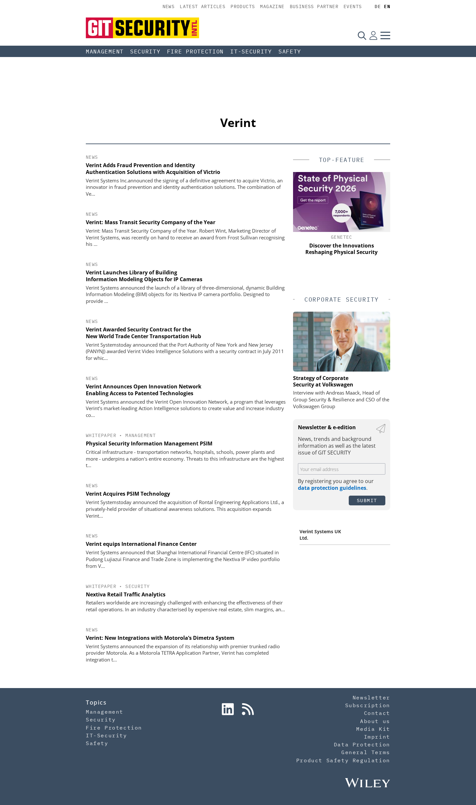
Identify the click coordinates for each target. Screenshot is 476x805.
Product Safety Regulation (343, 760)
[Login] (373, 35)
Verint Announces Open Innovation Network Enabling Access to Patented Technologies (143, 390)
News (169, 6)
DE (378, 6)
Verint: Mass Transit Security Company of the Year (150, 222)
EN (387, 6)
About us (375, 721)
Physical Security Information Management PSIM (149, 443)
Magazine (272, 6)
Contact (377, 713)
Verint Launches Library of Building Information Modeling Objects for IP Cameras (144, 276)
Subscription (367, 705)
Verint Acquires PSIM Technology (128, 493)
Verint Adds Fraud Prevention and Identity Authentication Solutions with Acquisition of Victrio (153, 169)
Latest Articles (202, 6)
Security (145, 51)
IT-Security (251, 51)
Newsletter (371, 697)
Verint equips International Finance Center (141, 543)
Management (105, 51)
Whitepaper (101, 435)
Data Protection (362, 744)
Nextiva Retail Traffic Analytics (125, 594)
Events (353, 6)
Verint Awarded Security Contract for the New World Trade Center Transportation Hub (143, 333)
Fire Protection (195, 51)
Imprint (377, 736)
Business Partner (314, 6)
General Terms (365, 752)
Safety (289, 51)
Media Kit (373, 729)
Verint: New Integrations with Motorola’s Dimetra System (160, 637)
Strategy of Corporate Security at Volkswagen (323, 381)
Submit (367, 500)
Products (243, 6)
